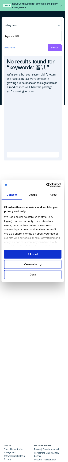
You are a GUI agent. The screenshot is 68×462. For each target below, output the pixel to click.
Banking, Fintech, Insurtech (46, 449)
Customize (30, 264)
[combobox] (33, 25)
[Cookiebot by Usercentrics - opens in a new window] (46, 185)
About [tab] (53, 194)
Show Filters (9, 47)
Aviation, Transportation (45, 460)
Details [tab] (32, 194)
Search (54, 47)
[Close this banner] (61, 5)
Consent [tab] (12, 194)
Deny (33, 274)
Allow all (33, 254)
